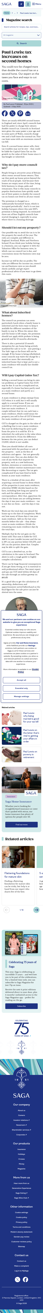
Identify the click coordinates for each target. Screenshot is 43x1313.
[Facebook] (25, 1279)
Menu (38, 4)
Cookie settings (21, 1213)
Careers (21, 1115)
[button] (7, 910)
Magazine (21, 1169)
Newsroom (21, 1125)
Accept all (21, 680)
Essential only (21, 688)
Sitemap (21, 1247)
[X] (17, 1279)
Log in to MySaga (22, 1271)
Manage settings (21, 697)
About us (21, 1110)
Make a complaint (21, 1266)
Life (5, 25)
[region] (21, 656)
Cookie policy (21, 1217)
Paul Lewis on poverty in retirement (30, 754)
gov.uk (5, 577)
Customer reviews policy (21, 1242)
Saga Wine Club (21, 1198)
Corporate (21, 1135)
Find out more (21, 825)
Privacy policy (21, 1222)
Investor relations (21, 1120)
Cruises (21, 1159)
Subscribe (21, 1006)
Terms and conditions (21, 1227)
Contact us (21, 1261)
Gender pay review (21, 1237)
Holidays (21, 1154)
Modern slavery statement (21, 1232)
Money (21, 1164)
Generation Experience (21, 1188)
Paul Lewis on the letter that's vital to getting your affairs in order (31, 736)
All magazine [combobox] (8, 35)
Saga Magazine (10, 19)
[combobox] (21, 27)
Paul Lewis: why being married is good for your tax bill (31, 717)
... (14, 13)
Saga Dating (21, 1193)
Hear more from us (21, 1183)
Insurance (22, 1149)
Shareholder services (21, 1130)
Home (6, 13)
